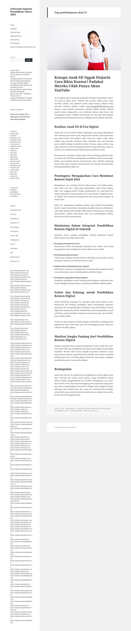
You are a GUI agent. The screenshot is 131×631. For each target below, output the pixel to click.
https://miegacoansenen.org (20, 379)
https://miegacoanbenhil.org (22, 388)
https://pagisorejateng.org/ (19, 305)
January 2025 (14, 163)
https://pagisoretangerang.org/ (20, 322)
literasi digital (105, 408)
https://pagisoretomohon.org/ (20, 298)
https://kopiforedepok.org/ (19, 328)
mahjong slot (14, 240)
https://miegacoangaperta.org (20, 458)
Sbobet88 (13, 29)
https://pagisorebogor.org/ (19, 320)
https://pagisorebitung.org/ (19, 300)
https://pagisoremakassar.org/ (20, 290)
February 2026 (15, 138)
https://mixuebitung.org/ (18, 279)
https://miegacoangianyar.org (20, 443)
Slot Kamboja (14, 40)
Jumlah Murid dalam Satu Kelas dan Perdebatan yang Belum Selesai (21, 74)
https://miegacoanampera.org (20, 375)
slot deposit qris (15, 210)
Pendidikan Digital (76, 411)
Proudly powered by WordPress (65, 427)
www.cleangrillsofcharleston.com (99, 106)
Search (12, 57)
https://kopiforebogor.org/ (19, 332)
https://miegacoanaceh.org (19, 367)
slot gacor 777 (15, 223)
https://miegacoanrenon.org (19, 350)
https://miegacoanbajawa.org (20, 497)
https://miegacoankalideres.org (21, 401)
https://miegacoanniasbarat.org (21, 520)
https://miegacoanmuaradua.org (21, 422)
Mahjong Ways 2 (15, 36)
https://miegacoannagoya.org (20, 448)
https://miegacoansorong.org (20, 439)
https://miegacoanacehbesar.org (21, 529)
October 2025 (14, 144)
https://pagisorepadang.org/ (19, 303)
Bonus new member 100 (18, 114)
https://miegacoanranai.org (19, 369)
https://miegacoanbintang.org (20, 492)
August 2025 (14, 148)
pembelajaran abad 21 (62, 411)
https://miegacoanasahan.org (20, 546)
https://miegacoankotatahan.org (21, 371)
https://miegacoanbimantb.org (20, 512)
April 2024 (13, 176)
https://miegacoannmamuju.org (21, 514)
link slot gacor (15, 257)
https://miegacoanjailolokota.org (21, 573)
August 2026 (14, 133)
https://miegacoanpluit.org (19, 411)
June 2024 (13, 172)
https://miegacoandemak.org (20, 584)
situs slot (13, 214)
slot (11, 253)
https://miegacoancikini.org (19, 390)
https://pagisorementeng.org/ (20, 296)
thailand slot (14, 219)
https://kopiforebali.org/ (18, 330)
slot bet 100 (14, 236)
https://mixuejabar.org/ (18, 337)
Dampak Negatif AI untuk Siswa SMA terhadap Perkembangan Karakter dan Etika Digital (21, 81)
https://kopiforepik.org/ (18, 309)
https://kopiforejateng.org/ (19, 273)
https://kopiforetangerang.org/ (20, 286)
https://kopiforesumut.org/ (19, 275)
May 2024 (13, 174)
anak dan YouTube (84, 408)
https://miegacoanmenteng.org (20, 407)
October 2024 (14, 168)
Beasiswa (13, 190)
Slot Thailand (14, 43)
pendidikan (14, 192)
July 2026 (13, 136)
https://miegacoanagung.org (19, 362)
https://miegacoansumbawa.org (21, 569)
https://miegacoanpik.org (18, 409)
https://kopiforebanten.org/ (19, 271)
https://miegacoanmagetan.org (20, 522)
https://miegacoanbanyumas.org (21, 486)
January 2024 (14, 178)
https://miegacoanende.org (21, 360)
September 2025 (15, 146)
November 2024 (15, 165)
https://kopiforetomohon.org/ (20, 313)
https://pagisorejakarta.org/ (19, 292)
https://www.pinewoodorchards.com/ (21, 47)
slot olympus (14, 227)
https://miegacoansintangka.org (21, 495)
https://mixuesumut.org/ (18, 339)
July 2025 (13, 151)
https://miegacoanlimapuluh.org (21, 591)
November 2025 (15, 142)
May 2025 (13, 155)
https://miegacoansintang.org (20, 352)
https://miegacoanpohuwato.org (21, 480)
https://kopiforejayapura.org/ (20, 277)
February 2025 (15, 161)
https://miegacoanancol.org (19, 605)
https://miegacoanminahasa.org (21, 441)
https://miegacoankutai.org (19, 571)
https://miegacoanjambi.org (19, 437)
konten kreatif (96, 408)
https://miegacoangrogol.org (22, 399)
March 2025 (14, 159)
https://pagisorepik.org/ (18, 288)
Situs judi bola (15, 32)
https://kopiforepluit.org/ (18, 311)
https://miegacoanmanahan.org (21, 473)
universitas (14, 196)
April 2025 (13, 157)
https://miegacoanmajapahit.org (21, 469)
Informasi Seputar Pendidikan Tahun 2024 (21, 11)
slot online (13, 248)
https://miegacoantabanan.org (20, 527)
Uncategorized (15, 194)
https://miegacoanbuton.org (19, 539)
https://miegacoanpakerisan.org (21, 612)
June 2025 (13, 153)
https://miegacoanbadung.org (20, 524)
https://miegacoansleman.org (20, 445)
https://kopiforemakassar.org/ (20, 315)
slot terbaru (14, 231)
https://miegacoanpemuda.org (20, 347)
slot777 (12, 244)
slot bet (12, 206)
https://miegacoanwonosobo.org (21, 373)
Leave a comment (91, 411)
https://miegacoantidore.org (19, 364)
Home (12, 25)
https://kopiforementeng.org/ (20, 307)
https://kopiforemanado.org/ (20, 335)
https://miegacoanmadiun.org (20, 614)
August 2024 (14, 170)
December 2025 (15, 140)
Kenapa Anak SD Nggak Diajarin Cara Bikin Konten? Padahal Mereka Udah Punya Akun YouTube (82, 83)
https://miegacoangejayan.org (21, 345)
